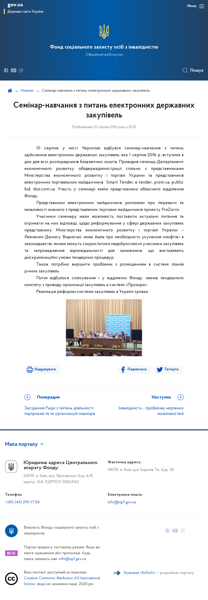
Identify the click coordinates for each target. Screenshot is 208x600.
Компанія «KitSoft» (139, 573)
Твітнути (171, 369)
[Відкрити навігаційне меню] (201, 6)
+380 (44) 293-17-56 (22, 502)
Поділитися (137, 369)
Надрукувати (45, 369)
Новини (27, 91)
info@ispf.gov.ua (122, 502)
